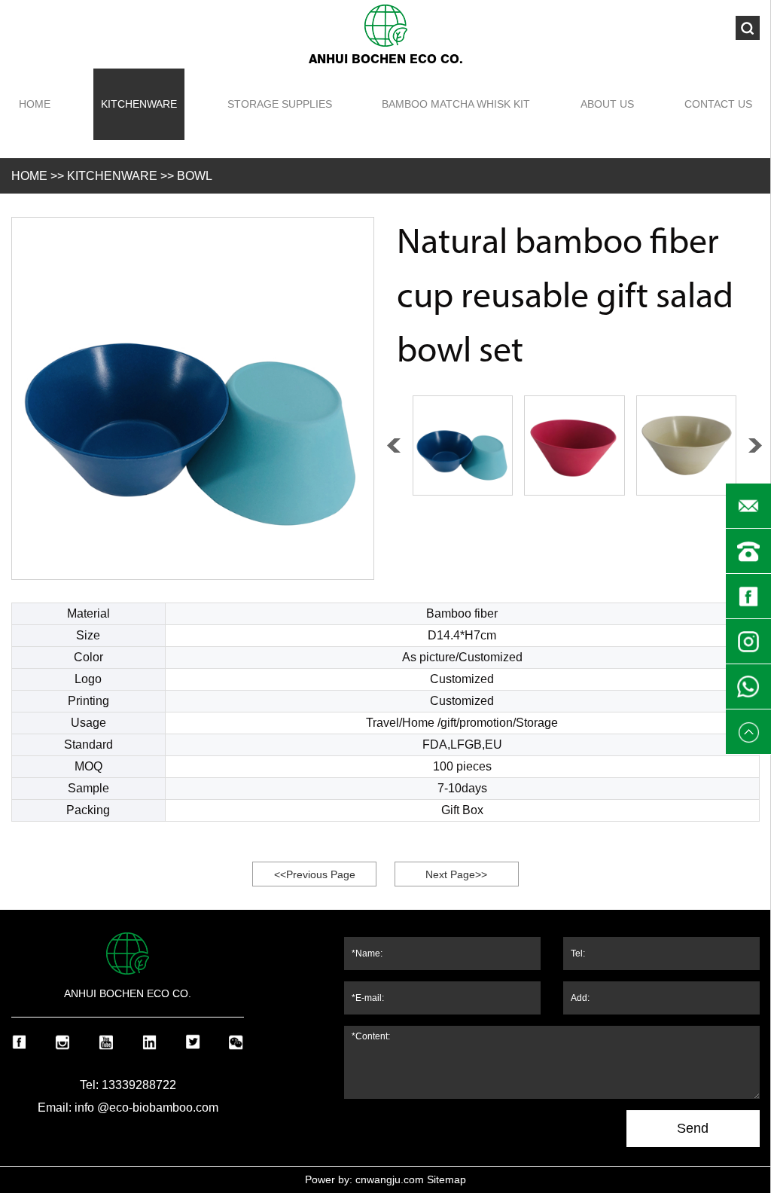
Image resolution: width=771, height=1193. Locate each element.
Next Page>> (456, 874)
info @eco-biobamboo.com (146, 1107)
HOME (29, 175)
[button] (755, 445)
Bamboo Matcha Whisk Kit (456, 104)
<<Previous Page (314, 874)
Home (34, 104)
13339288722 (139, 1085)
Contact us (718, 104)
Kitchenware (139, 104)
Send (693, 1128)
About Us (607, 104)
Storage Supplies (279, 104)
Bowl (194, 175)
